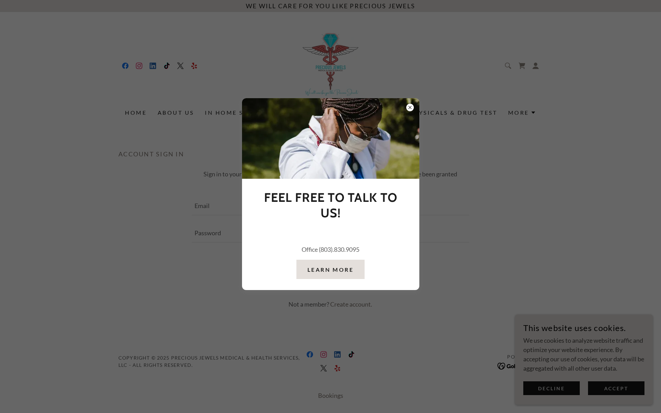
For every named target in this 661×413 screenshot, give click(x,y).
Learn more (330, 269)
